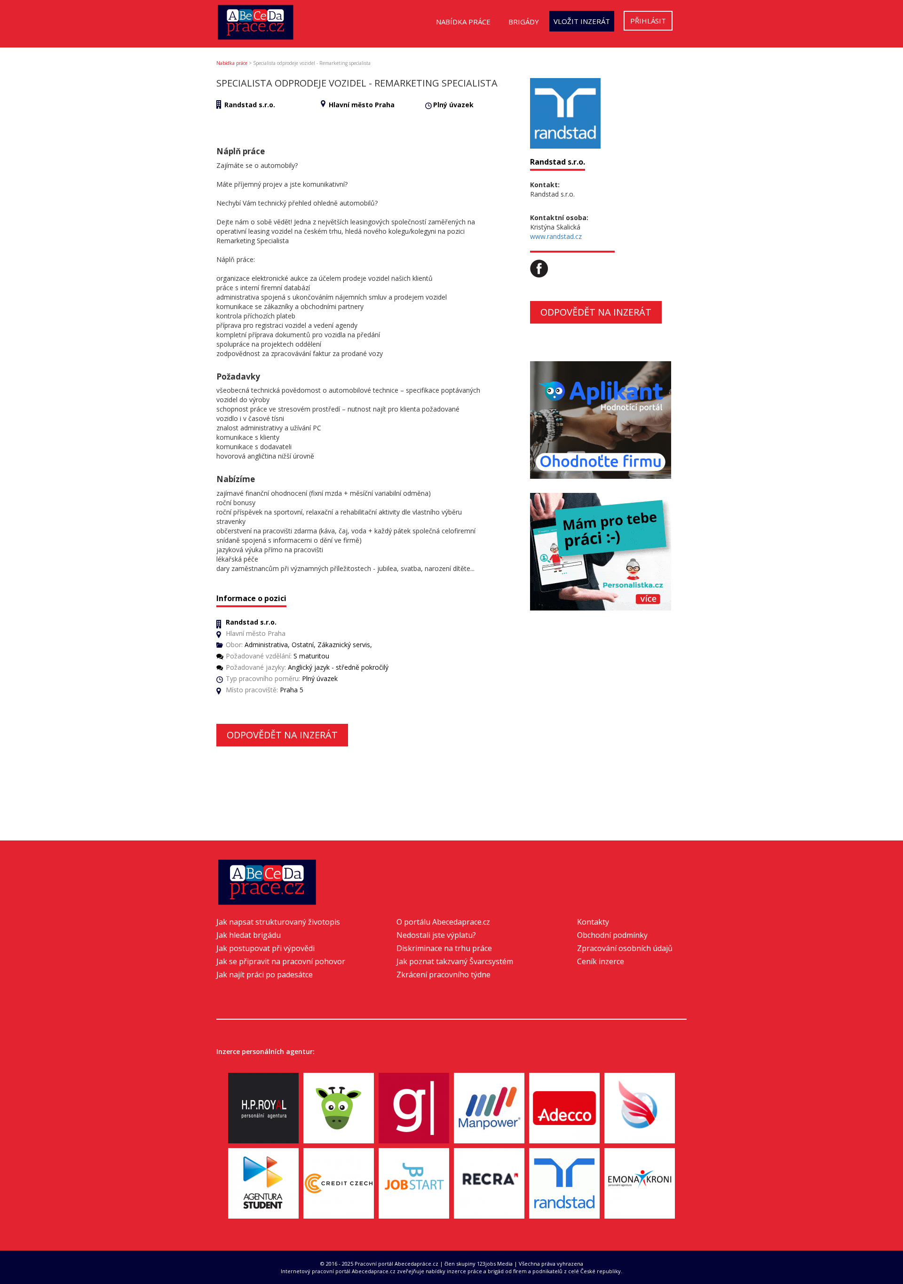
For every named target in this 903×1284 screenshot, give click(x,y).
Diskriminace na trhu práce (444, 948)
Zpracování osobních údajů (625, 948)
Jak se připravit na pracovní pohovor (280, 961)
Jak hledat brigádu (248, 935)
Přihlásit (648, 20)
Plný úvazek (453, 104)
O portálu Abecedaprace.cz (443, 922)
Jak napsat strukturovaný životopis (278, 922)
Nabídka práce (463, 21)
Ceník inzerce (600, 961)
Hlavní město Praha (362, 104)
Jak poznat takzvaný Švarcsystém (454, 961)
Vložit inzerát (582, 21)
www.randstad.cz (556, 236)
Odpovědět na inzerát (282, 735)
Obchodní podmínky (612, 935)
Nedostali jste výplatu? (436, 935)
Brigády (523, 21)
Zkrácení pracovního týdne (443, 974)
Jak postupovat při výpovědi (265, 948)
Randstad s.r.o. (249, 104)
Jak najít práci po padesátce (264, 974)
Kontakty (593, 922)
